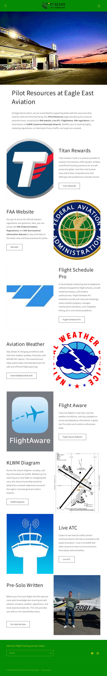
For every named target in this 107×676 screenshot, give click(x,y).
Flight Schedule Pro (72, 319)
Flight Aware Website (72, 437)
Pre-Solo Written (18, 624)
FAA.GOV (14, 247)
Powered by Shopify (32, 670)
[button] (5, 6)
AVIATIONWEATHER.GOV (21, 375)
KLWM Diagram (17, 502)
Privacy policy (46, 670)
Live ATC (67, 559)
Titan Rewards (69, 186)
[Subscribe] (50, 653)
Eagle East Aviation (18, 670)
